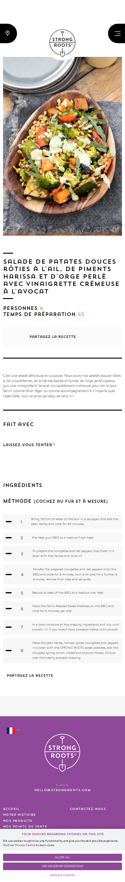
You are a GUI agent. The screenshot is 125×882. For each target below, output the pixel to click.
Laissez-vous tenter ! (29, 445)
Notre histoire (19, 814)
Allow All (62, 857)
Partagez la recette (52, 337)
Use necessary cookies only (62, 866)
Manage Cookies (62, 875)
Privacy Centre (25, 845)
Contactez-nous (88, 809)
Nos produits (17, 820)
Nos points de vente (25, 826)
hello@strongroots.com (62, 790)
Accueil (11, 809)
